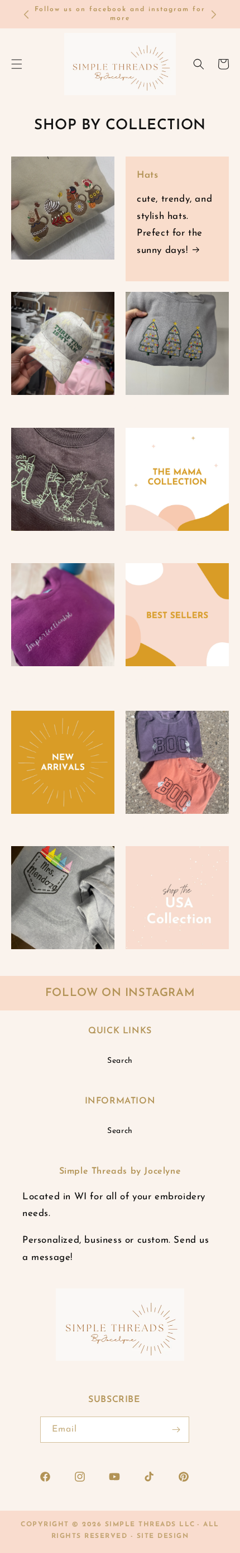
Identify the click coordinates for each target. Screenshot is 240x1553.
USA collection (160, 962)
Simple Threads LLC (150, 1524)
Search (120, 1061)
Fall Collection (45, 272)
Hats (147, 175)
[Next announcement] (213, 14)
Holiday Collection (169, 408)
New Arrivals (41, 827)
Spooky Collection (167, 827)
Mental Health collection (45, 685)
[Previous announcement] (26, 14)
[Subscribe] (176, 1430)
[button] (198, 64)
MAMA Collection (167, 544)
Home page (37, 544)
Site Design (163, 1536)
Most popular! (158, 679)
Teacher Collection (54, 962)
